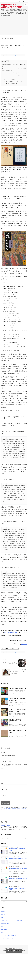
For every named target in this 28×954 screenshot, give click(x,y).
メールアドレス (4, 789)
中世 (25, 640)
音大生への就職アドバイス (8, 938)
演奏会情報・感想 (5, 923)
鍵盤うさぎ (24, 644)
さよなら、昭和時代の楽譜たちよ (17, 688)
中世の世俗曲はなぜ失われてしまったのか (14, 81)
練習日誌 (3, 911)
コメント (3, 768)
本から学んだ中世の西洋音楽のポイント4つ (12, 73)
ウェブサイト (4, 795)
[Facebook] (10, 55)
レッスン (3, 914)
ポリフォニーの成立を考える (11, 83)
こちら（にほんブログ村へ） (11, 633)
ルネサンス (21, 640)
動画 (2, 926)
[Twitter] (4, 55)
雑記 (2, 932)
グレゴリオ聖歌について (10, 79)
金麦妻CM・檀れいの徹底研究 (9, 935)
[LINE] (22, 55)
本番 (2, 917)
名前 (2, 783)
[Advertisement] (14, 27)
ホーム (3, 38)
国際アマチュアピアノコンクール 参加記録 (12, 920)
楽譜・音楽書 (10, 38)
